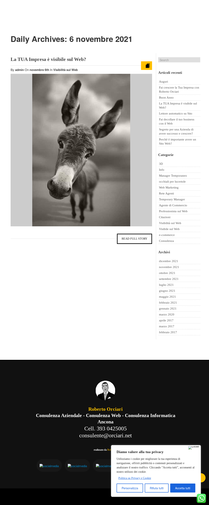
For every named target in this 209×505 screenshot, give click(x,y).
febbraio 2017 (168, 332)
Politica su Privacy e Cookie (134, 478)
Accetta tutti (182, 488)
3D (161, 163)
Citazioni (164, 217)
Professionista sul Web (173, 211)
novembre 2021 (169, 267)
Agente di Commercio (173, 205)
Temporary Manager (172, 199)
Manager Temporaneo (173, 175)
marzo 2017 (166, 326)
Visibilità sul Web (65, 69)
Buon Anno (166, 97)
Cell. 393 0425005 (105, 428)
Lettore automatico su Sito (175, 113)
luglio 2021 (166, 284)
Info (161, 169)
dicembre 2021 (168, 261)
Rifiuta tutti (156, 488)
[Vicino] (193, 447)
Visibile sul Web (169, 229)
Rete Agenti (166, 193)
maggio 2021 (167, 296)
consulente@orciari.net (105, 435)
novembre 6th (40, 69)
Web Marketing (169, 187)
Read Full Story (134, 238)
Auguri (163, 81)
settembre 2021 (169, 279)
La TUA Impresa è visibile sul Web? (48, 59)
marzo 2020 (166, 314)
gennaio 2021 (168, 308)
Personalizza (130, 488)
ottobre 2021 (167, 273)
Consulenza (166, 240)
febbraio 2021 (168, 302)
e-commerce (167, 235)
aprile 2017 (166, 320)
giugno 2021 (167, 290)
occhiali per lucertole (172, 181)
